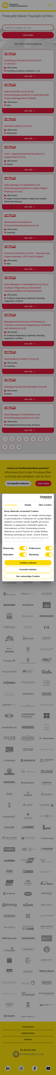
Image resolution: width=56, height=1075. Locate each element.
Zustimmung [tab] (11, 505)
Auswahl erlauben (28, 569)
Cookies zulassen (28, 562)
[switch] (49, 548)
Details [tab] (28, 505)
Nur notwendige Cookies (28, 576)
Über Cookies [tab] (45, 505)
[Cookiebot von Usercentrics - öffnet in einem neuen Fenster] (40, 497)
